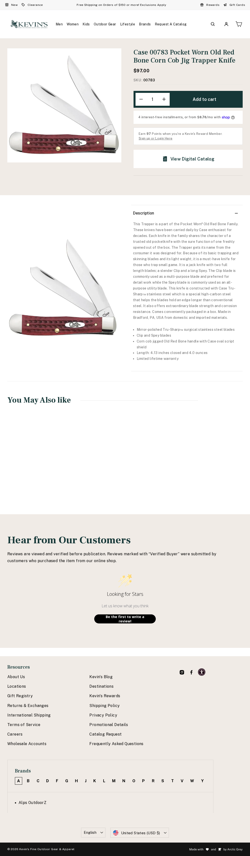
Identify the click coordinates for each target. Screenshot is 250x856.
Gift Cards (237, 5)
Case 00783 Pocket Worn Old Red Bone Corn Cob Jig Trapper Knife (28, 466)
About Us (16, 676)
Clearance (35, 5)
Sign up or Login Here (155, 138)
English (90, 832)
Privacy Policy (103, 715)
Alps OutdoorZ (32, 802)
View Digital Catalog (192, 158)
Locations (16, 686)
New (14, 5)
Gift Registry (20, 696)
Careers (15, 734)
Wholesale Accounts (26, 743)
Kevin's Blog (101, 676)
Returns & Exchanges (28, 705)
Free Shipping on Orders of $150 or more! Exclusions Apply (121, 5)
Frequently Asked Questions (116, 743)
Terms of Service (23, 724)
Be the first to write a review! (125, 618)
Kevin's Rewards (104, 696)
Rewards (212, 5)
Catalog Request (105, 734)
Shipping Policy (104, 705)
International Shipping (29, 715)
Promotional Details (108, 724)
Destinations (101, 686)
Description (143, 213)
